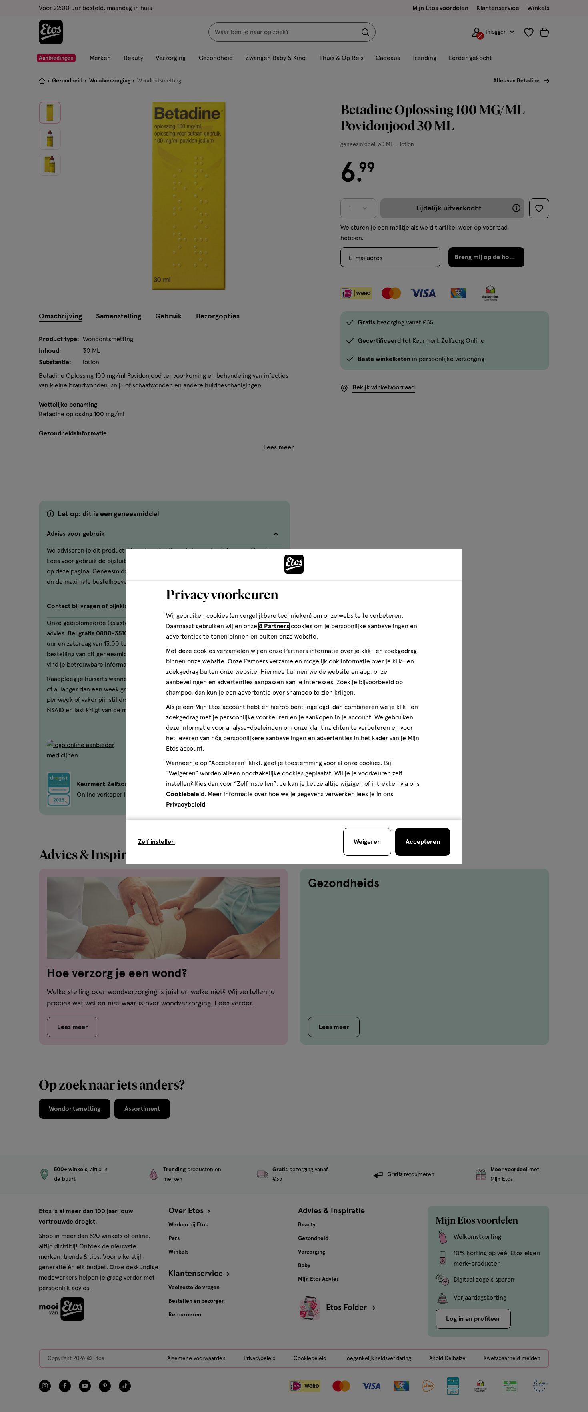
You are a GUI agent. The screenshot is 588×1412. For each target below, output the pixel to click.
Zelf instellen (156, 842)
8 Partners (274, 626)
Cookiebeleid (185, 794)
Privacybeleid (185, 804)
